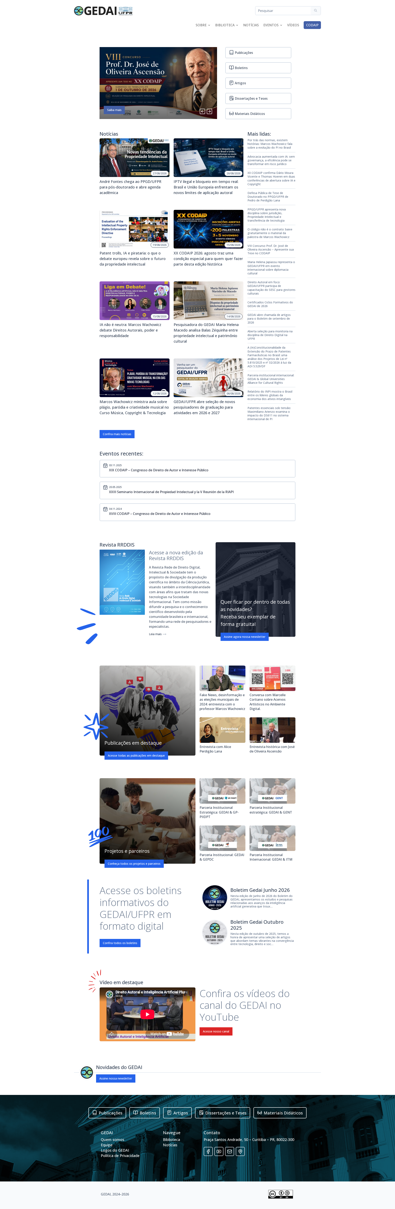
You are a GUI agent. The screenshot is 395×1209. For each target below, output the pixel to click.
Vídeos (293, 25)
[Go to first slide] (209, 111)
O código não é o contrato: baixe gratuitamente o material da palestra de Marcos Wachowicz (269, 233)
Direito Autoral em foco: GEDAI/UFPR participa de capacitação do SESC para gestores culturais (271, 287)
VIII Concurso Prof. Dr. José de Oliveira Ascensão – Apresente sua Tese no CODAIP (270, 249)
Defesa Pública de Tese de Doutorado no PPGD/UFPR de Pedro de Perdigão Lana (267, 196)
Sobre (201, 25)
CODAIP (312, 25)
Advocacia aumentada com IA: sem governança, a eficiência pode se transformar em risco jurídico (271, 160)
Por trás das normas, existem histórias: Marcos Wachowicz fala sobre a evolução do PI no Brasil (269, 143)
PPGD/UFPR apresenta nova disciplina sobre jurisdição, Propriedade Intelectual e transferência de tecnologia (266, 215)
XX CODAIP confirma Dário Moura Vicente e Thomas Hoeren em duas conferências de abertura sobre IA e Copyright (271, 178)
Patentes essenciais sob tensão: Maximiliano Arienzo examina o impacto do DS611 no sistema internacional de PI (269, 413)
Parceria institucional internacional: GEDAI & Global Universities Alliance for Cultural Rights (270, 379)
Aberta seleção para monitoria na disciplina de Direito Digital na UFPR (270, 335)
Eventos (271, 25)
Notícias (251, 25)
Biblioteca (225, 25)
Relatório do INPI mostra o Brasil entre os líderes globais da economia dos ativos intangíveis (269, 395)
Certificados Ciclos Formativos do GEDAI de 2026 (270, 304)
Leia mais (156, 634)
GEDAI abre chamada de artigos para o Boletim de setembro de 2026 (269, 318)
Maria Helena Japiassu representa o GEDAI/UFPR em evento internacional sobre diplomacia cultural (271, 267)
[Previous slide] (202, 111)
